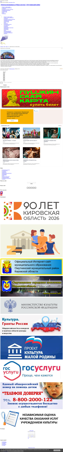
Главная (1, 46)
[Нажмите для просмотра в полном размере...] (7, 58)
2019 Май (3, 445)
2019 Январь (4, 441)
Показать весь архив (31, 447)
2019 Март (4, 443)
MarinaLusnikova (12, 68)
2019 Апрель (4, 444)
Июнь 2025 (31, 430)
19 (8, 46)
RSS (1, 1)
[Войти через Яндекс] (4, 77)
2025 (4, 46)
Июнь (7, 46)
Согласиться (57, 450)
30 (28, 438)
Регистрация (11, 2)
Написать (12, 120)
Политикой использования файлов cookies (15, 450)
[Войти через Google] (4, 78)
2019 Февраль (4, 442)
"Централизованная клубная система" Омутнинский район (20, 5)
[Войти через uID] (4, 73)
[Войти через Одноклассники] (4, 80)
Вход (14, 2)
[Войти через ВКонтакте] (4, 75)
